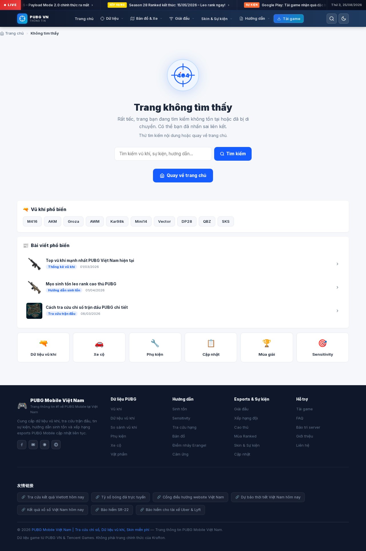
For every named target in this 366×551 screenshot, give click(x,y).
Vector (164, 221)
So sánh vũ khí (124, 427)
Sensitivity (181, 418)
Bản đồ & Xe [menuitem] (147, 18)
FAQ (299, 418)
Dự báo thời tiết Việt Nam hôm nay (271, 497)
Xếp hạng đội (246, 418)
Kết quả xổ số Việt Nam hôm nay (55, 510)
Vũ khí (116, 409)
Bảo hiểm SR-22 (115, 510)
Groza (73, 221)
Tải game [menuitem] (291, 18)
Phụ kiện (118, 436)
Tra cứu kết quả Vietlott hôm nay (55, 497)
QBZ (207, 221)
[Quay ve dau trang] (354, 528)
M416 (32, 221)
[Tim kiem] (332, 18)
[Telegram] (56, 444)
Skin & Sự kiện (247, 445)
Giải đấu (241, 409)
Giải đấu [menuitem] (182, 18)
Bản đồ (178, 436)
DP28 (187, 221)
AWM (95, 221)
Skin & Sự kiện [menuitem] (214, 18)
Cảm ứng (180, 454)
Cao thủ (241, 427)
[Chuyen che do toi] (344, 18)
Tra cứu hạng (184, 427)
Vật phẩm (119, 454)
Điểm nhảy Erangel (189, 445)
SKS (226, 221)
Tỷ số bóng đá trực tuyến (123, 497)
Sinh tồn (179, 409)
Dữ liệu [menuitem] (112, 18)
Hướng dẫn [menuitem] (255, 18)
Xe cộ (116, 445)
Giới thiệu (304, 436)
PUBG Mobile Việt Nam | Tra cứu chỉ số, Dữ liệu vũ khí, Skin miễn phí (90, 530)
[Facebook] (21, 444)
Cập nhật (242, 454)
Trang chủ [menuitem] (84, 18)
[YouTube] (33, 444)
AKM (52, 221)
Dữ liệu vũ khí (123, 418)
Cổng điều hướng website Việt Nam (193, 497)
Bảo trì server (308, 427)
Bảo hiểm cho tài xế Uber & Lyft (173, 510)
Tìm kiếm (236, 153)
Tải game (304, 409)
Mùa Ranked (245, 436)
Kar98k (117, 221)
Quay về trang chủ (186, 175)
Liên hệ (302, 445)
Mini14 (141, 221)
